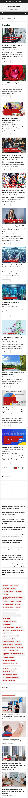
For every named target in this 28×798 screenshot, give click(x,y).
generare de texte (8, 644)
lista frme (20, 647)
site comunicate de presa (10, 674)
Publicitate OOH (15, 666)
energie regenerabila (13, 439)
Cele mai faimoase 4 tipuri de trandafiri (14, 73)
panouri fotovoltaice (9, 660)
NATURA (20, 221)
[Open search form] (25, 13)
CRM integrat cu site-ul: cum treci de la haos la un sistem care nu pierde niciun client (13, 572)
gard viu (18, 641)
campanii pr (18, 591)
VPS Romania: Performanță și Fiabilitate (14, 292)
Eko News (6, 630)
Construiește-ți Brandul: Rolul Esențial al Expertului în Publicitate (14, 145)
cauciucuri (6, 594)
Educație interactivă (8, 627)
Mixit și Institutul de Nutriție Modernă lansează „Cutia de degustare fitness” (14, 108)
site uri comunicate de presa (11, 677)
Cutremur (4, 484)
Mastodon (5, 687)
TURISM (13, 333)
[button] (2, 13)
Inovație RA (18, 644)
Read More (7, 62)
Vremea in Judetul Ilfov (8, 494)
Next (17, 470)
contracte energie (8, 401)
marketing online (13, 650)
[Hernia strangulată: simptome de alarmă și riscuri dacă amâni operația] (14, 705)
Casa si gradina (7, 78)
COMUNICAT (15, 37)
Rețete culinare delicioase (9, 492)
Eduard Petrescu (7, 624)
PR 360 (4, 488)
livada (5, 650)
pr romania (6, 666)
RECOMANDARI (7, 41)
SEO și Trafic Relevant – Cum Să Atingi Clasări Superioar (14, 35)
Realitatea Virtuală (8, 671)
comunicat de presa (15, 601)
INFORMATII (14, 260)
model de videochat (8, 657)
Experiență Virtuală (8, 641)
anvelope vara (14, 585)
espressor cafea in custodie (11, 636)
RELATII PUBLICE (16, 151)
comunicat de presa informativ (12, 607)
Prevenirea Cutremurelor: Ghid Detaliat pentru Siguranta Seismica (14, 255)
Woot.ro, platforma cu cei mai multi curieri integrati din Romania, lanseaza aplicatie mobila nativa (13, 549)
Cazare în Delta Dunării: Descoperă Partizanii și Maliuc (14, 363)
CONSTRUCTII (7, 759)
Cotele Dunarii (6, 486)
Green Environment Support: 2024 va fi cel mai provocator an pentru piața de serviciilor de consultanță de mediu (14, 216)
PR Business (14, 6)
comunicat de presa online (10, 610)
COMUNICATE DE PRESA (9, 39)
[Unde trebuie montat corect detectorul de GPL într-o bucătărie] (14, 729)
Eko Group (19, 627)
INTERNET (13, 298)
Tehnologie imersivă (9, 680)
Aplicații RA (6, 588)
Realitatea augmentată (9, 669)
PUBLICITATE (14, 149)
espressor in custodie (9, 639)
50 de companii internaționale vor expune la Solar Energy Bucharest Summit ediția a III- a (13, 449)
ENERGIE (15, 401)
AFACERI (6, 184)
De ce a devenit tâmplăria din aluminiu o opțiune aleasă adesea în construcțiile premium (13, 521)
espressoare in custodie (17, 630)
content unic (6, 618)
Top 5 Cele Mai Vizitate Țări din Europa (14, 327)
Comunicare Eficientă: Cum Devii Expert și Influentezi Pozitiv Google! (14, 180)
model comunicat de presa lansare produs (13, 653)
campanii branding (8, 591)
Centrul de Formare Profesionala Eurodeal (12, 597)
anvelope (5, 585)
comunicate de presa (9, 613)
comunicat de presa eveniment (12, 604)
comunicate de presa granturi (11, 615)
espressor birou (7, 633)
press (4, 718)
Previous (6, 467)
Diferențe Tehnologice (9, 621)
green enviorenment (8, 221)
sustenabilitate (7, 443)
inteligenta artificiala (9, 647)
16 (13, 470)
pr (16, 663)
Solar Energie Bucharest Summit (11, 441)
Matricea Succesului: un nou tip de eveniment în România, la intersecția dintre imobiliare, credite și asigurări (12, 557)
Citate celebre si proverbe (9, 490)
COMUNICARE (7, 37)
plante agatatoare (8, 663)
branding (13, 588)
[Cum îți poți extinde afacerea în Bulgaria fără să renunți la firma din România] (14, 779)
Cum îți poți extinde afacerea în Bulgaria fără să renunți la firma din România (13, 791)
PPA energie (6, 403)
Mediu (15, 221)
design (20, 78)
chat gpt (5, 601)
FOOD (18, 112)
